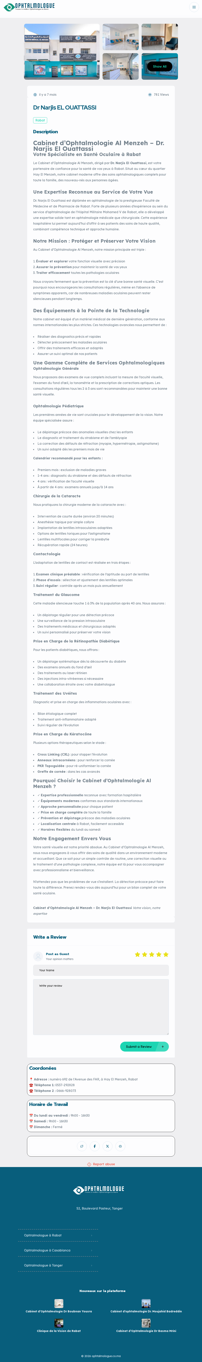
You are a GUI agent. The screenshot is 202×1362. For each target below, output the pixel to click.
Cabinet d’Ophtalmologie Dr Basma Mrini (146, 1331)
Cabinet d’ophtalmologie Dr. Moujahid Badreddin (146, 1311)
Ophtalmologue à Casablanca (47, 1250)
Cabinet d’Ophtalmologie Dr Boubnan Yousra (59, 1311)
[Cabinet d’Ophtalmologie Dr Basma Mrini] (146, 1323)
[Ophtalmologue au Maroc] (30, 7)
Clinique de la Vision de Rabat (59, 1331)
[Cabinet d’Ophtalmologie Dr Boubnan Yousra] (58, 1303)
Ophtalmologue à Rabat (43, 1235)
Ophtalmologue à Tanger (43, 1265)
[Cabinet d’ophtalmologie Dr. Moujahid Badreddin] (146, 1303)
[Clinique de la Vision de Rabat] (58, 1323)
